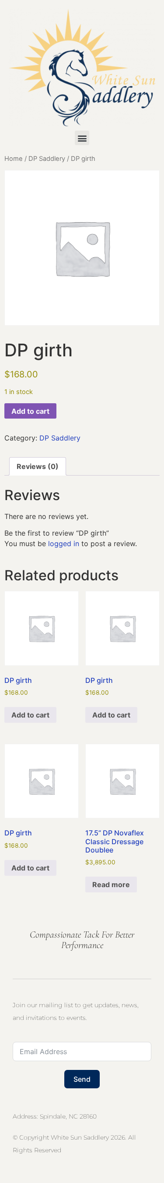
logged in (63, 543)
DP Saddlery (46, 159)
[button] (82, 138)
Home (13, 159)
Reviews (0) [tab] (38, 466)
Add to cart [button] (30, 715)
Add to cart (30, 411)
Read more (111, 884)
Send (82, 1079)
